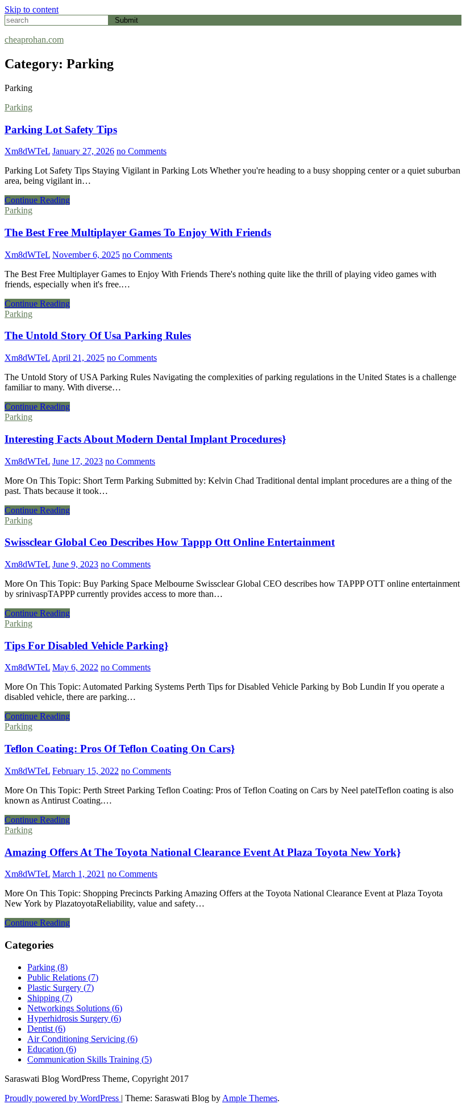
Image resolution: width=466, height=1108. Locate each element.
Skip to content (32, 9)
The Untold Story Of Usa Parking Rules (98, 335)
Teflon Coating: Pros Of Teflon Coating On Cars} (120, 749)
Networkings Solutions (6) (74, 1008)
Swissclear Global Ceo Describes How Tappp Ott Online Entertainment (170, 542)
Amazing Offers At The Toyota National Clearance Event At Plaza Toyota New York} (203, 852)
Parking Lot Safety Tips (61, 129)
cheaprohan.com (34, 39)
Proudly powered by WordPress (63, 1098)
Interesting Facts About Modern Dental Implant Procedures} (145, 439)
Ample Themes (249, 1098)
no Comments (141, 151)
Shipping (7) (49, 998)
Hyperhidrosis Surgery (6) (74, 1018)
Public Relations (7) (62, 977)
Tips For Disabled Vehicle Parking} (86, 646)
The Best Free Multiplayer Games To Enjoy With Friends (138, 232)
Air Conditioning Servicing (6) (82, 1039)
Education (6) (51, 1049)
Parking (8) (47, 967)
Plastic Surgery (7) (60, 987)
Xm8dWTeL (27, 151)
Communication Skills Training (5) (89, 1059)
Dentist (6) (46, 1028)
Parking (18, 107)
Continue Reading (37, 200)
